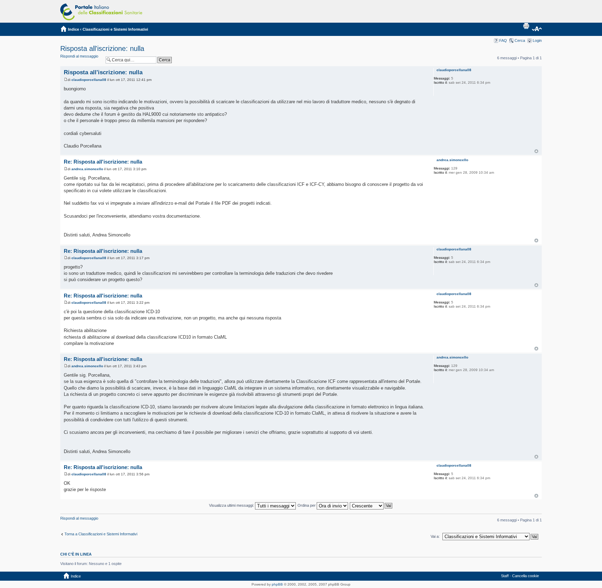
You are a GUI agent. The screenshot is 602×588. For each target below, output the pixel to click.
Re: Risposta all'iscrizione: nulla (103, 162)
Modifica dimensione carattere (537, 29)
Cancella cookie (525, 576)
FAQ (503, 40)
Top (536, 151)
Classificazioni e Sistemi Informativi (115, 29)
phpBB (277, 584)
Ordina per (307, 505)
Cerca (520, 40)
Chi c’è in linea (76, 554)
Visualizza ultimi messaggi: (232, 505)
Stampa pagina (526, 26)
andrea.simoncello (87, 169)
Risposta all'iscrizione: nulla (102, 48)
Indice (73, 29)
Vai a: (435, 536)
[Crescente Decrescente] (371, 505)
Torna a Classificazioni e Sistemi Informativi (100, 534)
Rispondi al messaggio (79, 56)
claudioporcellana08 (88, 80)
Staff (505, 576)
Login (537, 40)
